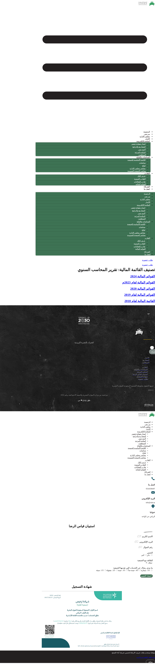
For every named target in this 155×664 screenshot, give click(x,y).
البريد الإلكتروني (146, 542)
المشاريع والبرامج (139, 147)
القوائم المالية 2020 (142, 288)
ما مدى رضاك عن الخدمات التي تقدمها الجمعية (133, 568)
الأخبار (147, 139)
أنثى (142, 555)
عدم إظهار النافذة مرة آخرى (145, 657)
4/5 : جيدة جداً (133, 570)
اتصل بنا (147, 189)
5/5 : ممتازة (145, 570)
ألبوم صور (142, 150)
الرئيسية (147, 132)
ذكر (148, 555)
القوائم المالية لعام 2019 (139, 294)
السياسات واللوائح (143, 157)
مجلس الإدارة (145, 136)
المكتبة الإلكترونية (143, 141)
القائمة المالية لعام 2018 (139, 301)
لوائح (144, 166)
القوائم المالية (141, 184)
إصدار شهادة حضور (138, 144)
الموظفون (142, 155)
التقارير (147, 173)
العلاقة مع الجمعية (145, 560)
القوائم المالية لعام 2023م (138, 282)
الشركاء (147, 187)
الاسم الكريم (147, 536)
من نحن (147, 134)
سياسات (142, 163)
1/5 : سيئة (99, 570)
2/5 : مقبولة (110, 570)
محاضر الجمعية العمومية (137, 171)
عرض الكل (141, 176)
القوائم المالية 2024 (142, 276)
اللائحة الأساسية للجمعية (137, 160)
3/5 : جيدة (121, 570)
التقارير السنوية (140, 179)
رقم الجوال (148, 547)
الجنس (150, 553)
